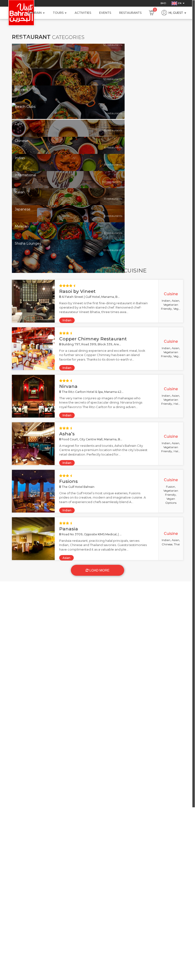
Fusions (68, 481)
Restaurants (130, 12)
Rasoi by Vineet (77, 291)
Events (105, 12)
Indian (67, 320)
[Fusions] (33, 491)
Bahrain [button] (35, 12)
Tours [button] (58, 12)
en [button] (179, 3)
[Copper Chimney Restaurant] (33, 348)
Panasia (68, 529)
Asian (66, 558)
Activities (83, 12)
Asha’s (67, 434)
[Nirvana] (33, 396)
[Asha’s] (33, 443)
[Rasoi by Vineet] (33, 301)
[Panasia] (33, 538)
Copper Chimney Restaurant (93, 339)
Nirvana (68, 386)
